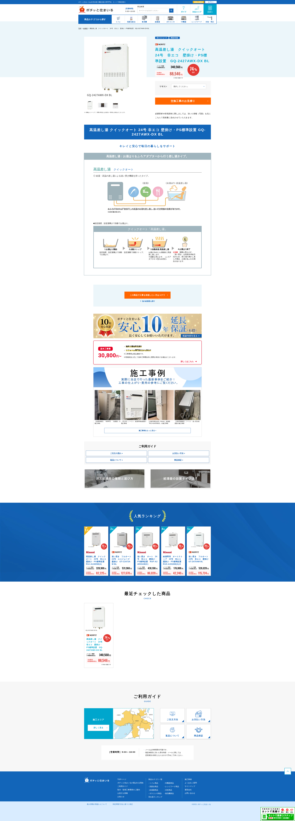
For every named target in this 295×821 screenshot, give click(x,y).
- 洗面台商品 (153, 786)
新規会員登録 (198, 2)
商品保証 (178, 460)
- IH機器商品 (169, 783)
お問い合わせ (190, 793)
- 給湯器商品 (153, 790)
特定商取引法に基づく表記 (123, 804)
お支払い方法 (177, 453)
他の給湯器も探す (148, 301)
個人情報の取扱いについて (97, 804)
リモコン (163, 86)
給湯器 (85, 28)
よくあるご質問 (191, 783)
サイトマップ (190, 786)
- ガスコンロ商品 (155, 793)
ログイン (211, 2)
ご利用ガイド (122, 786)
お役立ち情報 (122, 793)
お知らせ (120, 797)
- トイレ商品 (153, 783)
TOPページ (121, 779)
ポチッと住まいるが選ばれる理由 (130, 783)
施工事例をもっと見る (147, 430)
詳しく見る (98, 728)
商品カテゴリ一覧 (155, 779)
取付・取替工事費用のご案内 (128, 790)
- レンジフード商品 (171, 786)
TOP (79, 28)
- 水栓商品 (168, 790)
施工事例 (188, 779)
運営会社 (188, 790)
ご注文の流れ (115, 453)
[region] (147, 19)
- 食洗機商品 (169, 793)
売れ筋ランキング (155, 797)
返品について (115, 460)
